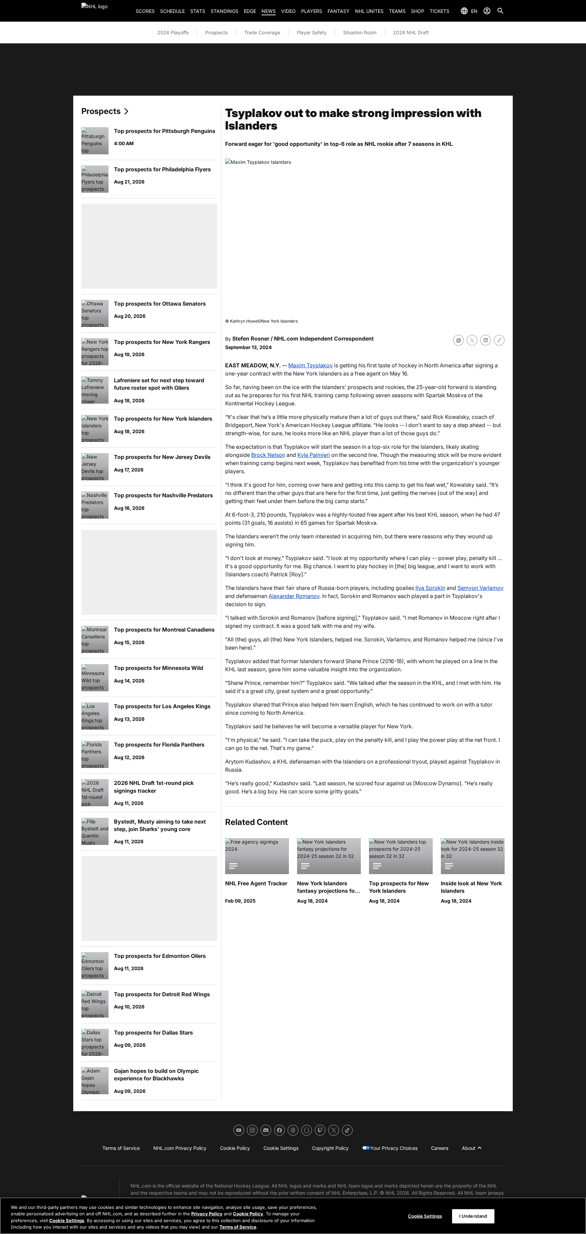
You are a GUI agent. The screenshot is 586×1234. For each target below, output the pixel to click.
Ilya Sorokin (430, 587)
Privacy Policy (206, 1213)
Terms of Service (237, 1227)
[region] (293, 1215)
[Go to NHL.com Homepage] (105, 11)
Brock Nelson (268, 454)
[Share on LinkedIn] (485, 340)
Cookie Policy (248, 1213)
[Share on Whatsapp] (458, 340)
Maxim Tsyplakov (310, 365)
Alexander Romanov (294, 596)
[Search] (500, 11)
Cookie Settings (66, 1220)
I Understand (473, 1216)
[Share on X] (472, 340)
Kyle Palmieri (313, 454)
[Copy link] (499, 340)
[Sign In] (487, 11)
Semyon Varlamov (480, 587)
